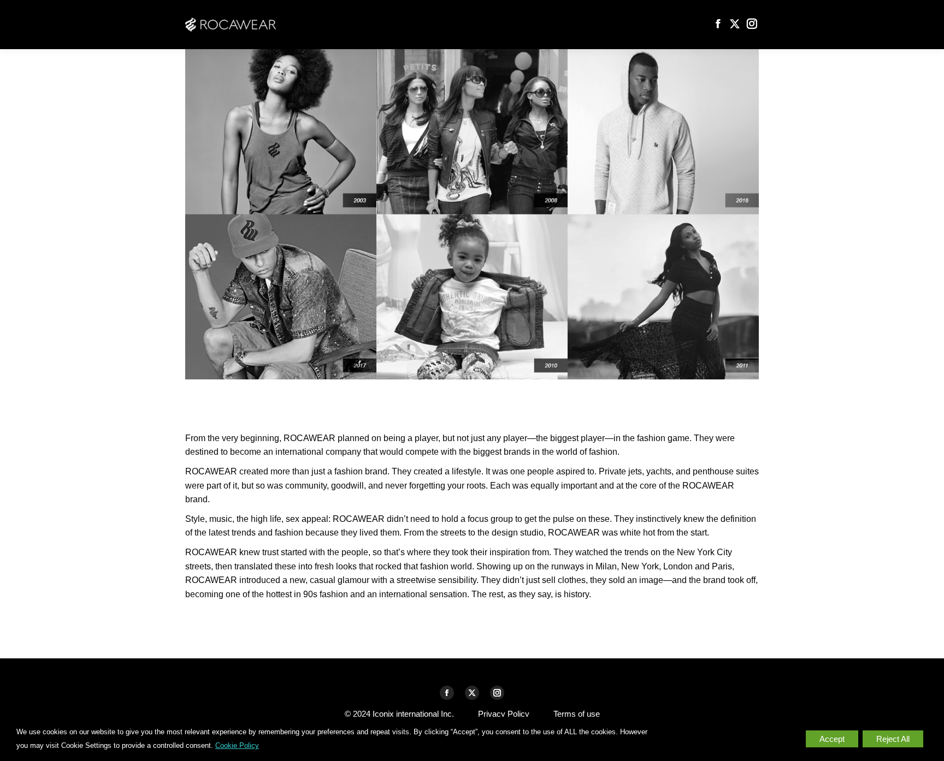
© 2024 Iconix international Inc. (399, 713)
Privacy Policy (503, 713)
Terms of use (576, 713)
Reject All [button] (893, 739)
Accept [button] (832, 739)
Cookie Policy (237, 745)
